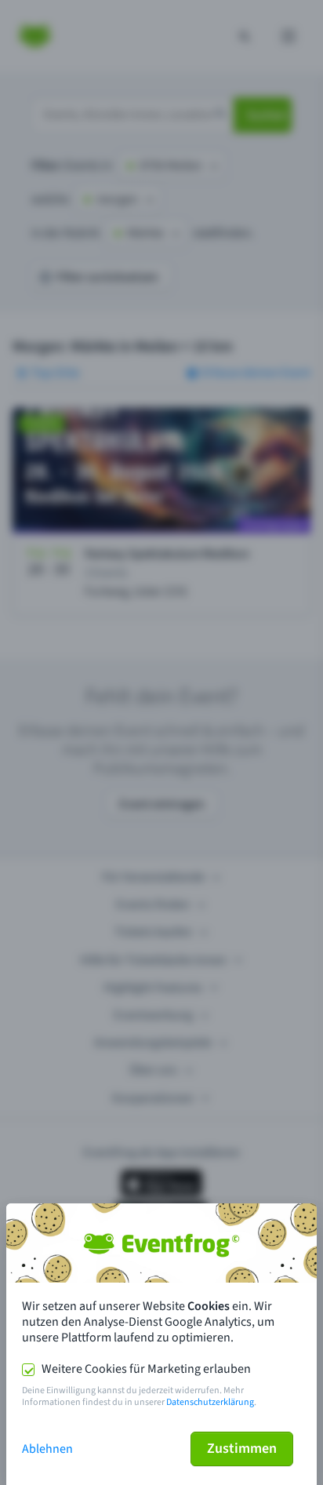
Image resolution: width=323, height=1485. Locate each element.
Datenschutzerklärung (210, 1402)
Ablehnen (47, 1449)
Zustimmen (242, 1448)
